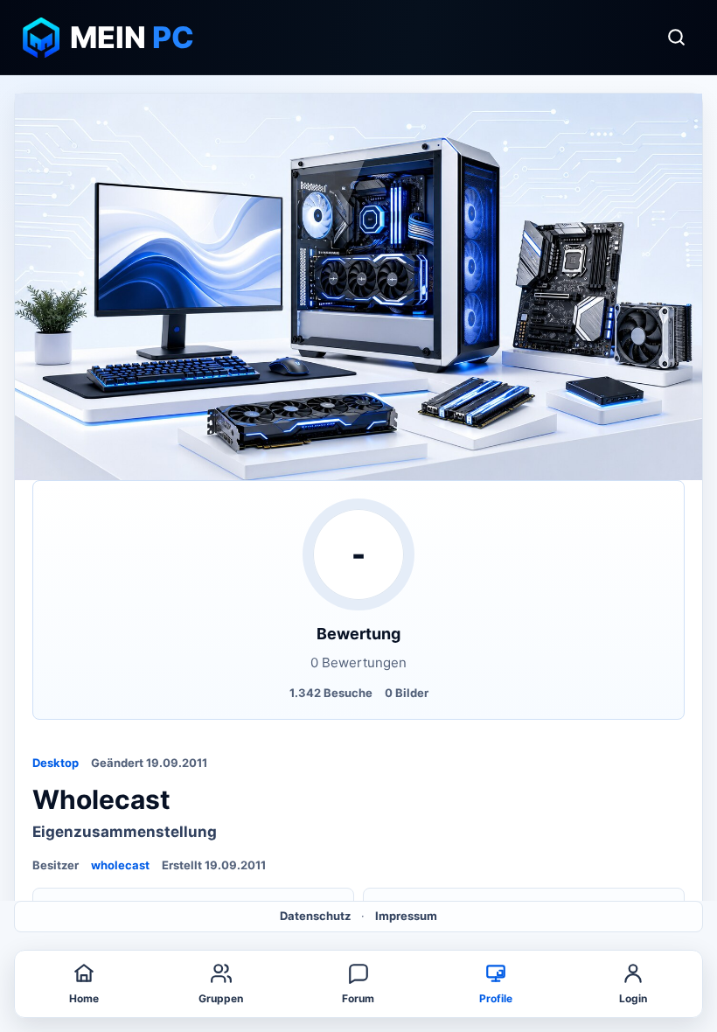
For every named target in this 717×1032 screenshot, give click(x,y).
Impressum (406, 916)
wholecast (120, 865)
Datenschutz (315, 916)
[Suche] (676, 37)
